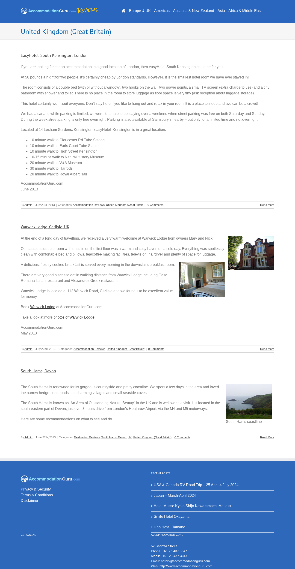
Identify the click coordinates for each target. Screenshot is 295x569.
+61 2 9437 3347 (174, 551)
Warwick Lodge (42, 307)
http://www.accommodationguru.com (185, 566)
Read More (267, 205)
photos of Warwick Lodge (73, 317)
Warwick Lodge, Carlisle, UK (45, 226)
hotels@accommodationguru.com (185, 561)
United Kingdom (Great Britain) (125, 205)
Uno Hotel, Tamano (169, 527)
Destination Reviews (87, 437)
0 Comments (155, 205)
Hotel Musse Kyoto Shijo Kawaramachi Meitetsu (193, 506)
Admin (28, 205)
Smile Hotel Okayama (171, 516)
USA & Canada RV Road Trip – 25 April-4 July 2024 (196, 485)
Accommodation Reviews (89, 205)
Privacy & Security (36, 489)
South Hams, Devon (38, 370)
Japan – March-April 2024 (175, 495)
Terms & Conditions (37, 495)
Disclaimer (29, 501)
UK (130, 437)
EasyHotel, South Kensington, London (54, 55)
